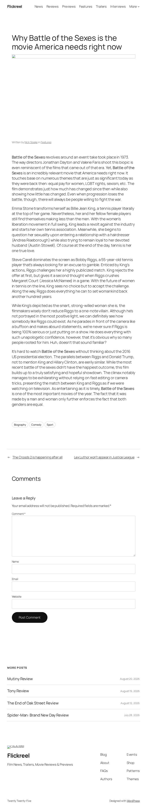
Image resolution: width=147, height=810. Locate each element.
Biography (20, 424)
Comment (18, 514)
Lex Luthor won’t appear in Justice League (104, 457)
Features (46, 142)
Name (15, 561)
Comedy (36, 424)
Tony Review (18, 691)
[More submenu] (139, 6)
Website (16, 596)
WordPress (133, 801)
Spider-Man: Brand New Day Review (38, 715)
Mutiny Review (20, 679)
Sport (50, 424)
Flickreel (14, 6)
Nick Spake (31, 142)
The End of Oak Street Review (32, 703)
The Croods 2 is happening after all (37, 457)
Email (15, 579)
